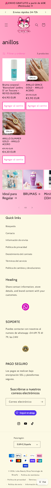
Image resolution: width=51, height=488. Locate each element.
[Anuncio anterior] (5, 12)
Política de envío (15, 484)
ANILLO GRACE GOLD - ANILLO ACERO (34, 87)
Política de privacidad (16, 247)
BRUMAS (30, 194)
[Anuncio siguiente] (45, 12)
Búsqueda (10, 226)
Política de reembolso (30, 475)
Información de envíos (17, 240)
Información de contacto (35, 484)
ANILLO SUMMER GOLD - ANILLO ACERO (11, 141)
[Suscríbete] (41, 402)
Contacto (10, 233)
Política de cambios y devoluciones (23, 268)
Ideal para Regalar (9, 196)
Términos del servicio (16, 261)
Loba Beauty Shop (23, 471)
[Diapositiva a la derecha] (32, 207)
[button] (6, 24)
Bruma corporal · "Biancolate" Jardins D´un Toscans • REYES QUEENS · (12, 89)
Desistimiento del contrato (19, 254)
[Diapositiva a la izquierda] (19, 207)
